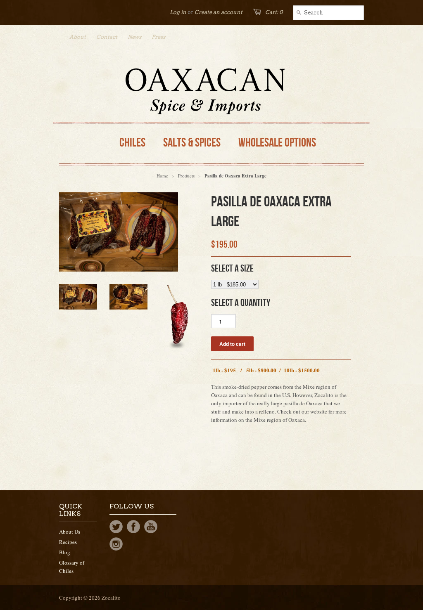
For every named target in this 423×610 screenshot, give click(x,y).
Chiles (132, 142)
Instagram (116, 544)
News (134, 37)
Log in (178, 12)
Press (158, 37)
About (77, 37)
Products (186, 176)
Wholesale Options (277, 142)
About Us (69, 531)
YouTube (150, 526)
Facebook (133, 526)
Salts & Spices (192, 142)
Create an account (218, 12)
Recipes (68, 542)
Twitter (116, 526)
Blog (64, 552)
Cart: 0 (274, 12)
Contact (106, 37)
